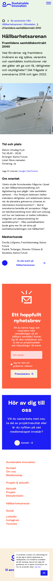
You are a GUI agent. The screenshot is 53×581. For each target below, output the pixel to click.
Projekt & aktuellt (17, 482)
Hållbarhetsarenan (18, 503)
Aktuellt (11, 488)
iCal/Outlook (32, 171)
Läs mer (38, 567)
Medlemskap (14, 475)
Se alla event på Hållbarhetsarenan (25, 262)
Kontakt (25, 442)
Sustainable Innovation (20, 462)
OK (44, 573)
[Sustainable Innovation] (15, 3)
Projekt (10, 492)
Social (10, 510)
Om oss (11, 471)
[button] (48, 3)
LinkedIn (11, 516)
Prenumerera (22, 373)
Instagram (12, 520)
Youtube (11, 523)
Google (22, 171)
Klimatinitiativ (14, 495)
